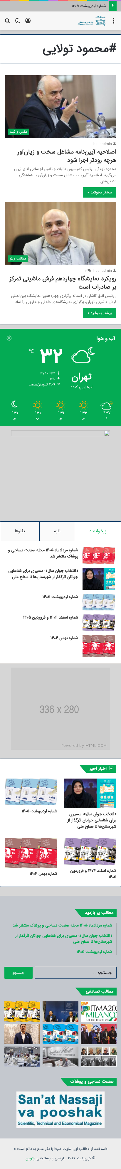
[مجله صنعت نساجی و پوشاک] (91, 21)
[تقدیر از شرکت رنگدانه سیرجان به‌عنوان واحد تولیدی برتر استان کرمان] (99, 1034)
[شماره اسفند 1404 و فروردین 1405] (99, 622)
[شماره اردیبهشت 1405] (99, 602)
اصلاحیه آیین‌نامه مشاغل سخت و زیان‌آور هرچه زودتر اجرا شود (66, 156)
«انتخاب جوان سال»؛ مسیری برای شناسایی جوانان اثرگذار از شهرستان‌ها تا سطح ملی (43, 573)
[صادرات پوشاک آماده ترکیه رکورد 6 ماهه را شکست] (22, 1057)
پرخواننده (98, 531)
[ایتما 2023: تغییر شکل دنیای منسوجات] (99, 1011)
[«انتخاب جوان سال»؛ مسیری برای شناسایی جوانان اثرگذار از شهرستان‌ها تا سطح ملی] (99, 579)
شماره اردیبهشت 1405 (60, 597)
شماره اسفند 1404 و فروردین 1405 (82, 6)
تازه (57, 531)
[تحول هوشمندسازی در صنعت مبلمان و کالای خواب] (60, 1057)
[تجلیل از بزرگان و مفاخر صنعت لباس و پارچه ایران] (99, 1057)
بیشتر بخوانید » (99, 192)
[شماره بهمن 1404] (99, 646)
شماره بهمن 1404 (64, 638)
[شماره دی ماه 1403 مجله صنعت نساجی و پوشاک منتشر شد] (60, 1034)
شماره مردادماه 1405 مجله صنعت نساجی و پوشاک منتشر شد (43, 553)
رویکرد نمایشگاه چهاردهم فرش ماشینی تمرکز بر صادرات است (62, 283)
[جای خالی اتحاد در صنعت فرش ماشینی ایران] (22, 1034)
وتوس (30, 1158)
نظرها (20, 531)
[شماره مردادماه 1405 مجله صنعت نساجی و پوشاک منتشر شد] (99, 555)
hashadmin (102, 144)
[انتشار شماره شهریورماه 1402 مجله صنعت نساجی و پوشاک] (22, 1011)
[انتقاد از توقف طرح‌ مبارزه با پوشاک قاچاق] (60, 1011)
